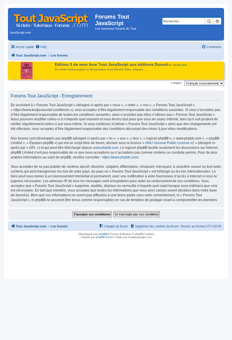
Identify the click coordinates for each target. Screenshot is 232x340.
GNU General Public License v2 (169, 143)
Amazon (138, 69)
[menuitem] (41, 46)
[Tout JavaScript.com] (52, 18)
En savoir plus (178, 64)
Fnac (127, 69)
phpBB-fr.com (104, 237)
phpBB (103, 234)
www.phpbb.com (106, 148)
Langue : (177, 82)
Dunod (118, 69)
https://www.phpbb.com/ (120, 157)
